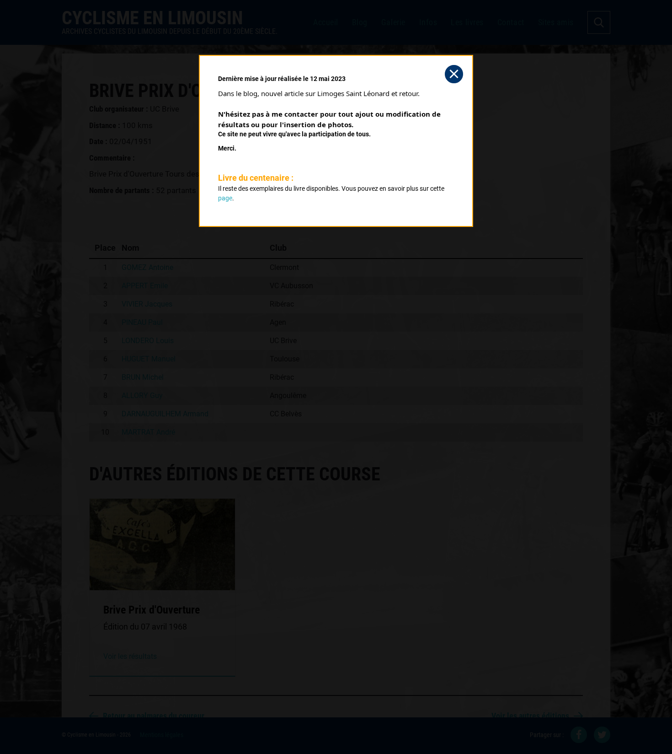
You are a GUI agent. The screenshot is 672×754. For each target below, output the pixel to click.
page (225, 198)
